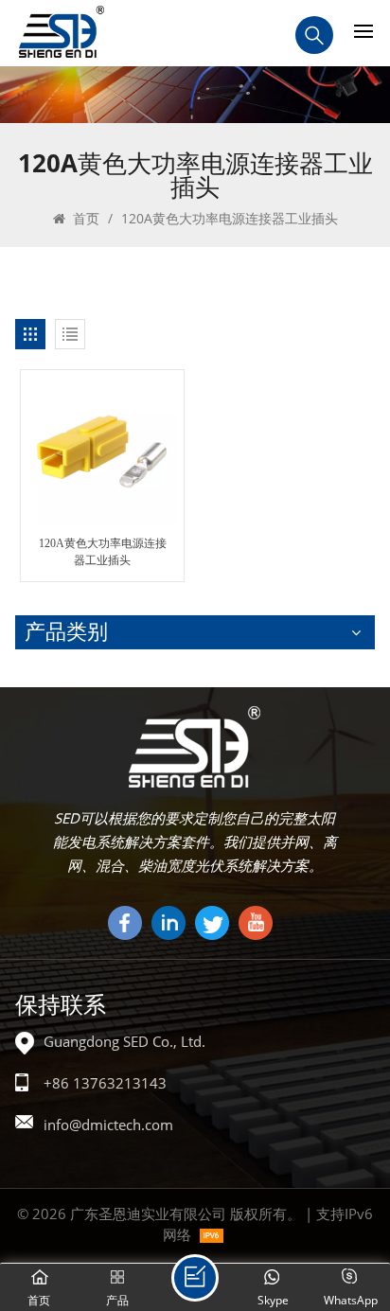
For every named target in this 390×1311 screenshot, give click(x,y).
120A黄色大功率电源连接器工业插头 (103, 552)
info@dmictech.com (108, 1124)
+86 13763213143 (105, 1082)
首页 (84, 218)
